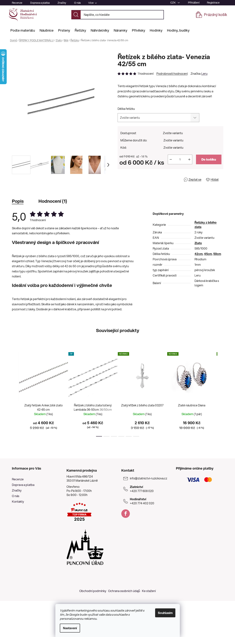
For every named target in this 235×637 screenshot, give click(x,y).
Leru (204, 73)
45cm (208, 254)
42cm (199, 254)
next (220, 393)
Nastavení (70, 628)
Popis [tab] (18, 201)
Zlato (198, 243)
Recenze (17, 3)
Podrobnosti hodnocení (172, 74)
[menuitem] (22, 30)
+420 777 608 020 (142, 489)
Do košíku (208, 159)
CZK (173, 2)
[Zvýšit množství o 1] (189, 159)
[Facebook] (125, 513)
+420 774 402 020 (142, 501)
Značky (62, 3)
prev (15, 393)
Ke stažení (149, 591)
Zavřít (139, 179)
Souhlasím (165, 613)
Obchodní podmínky (92, 591)
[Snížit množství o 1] (171, 159)
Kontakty (18, 501)
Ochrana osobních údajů (124, 591)
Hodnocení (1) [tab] (52, 201)
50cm (217, 254)
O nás (77, 3)
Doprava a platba (40, 3)
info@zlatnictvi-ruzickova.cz (148, 478)
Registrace (213, 2)
